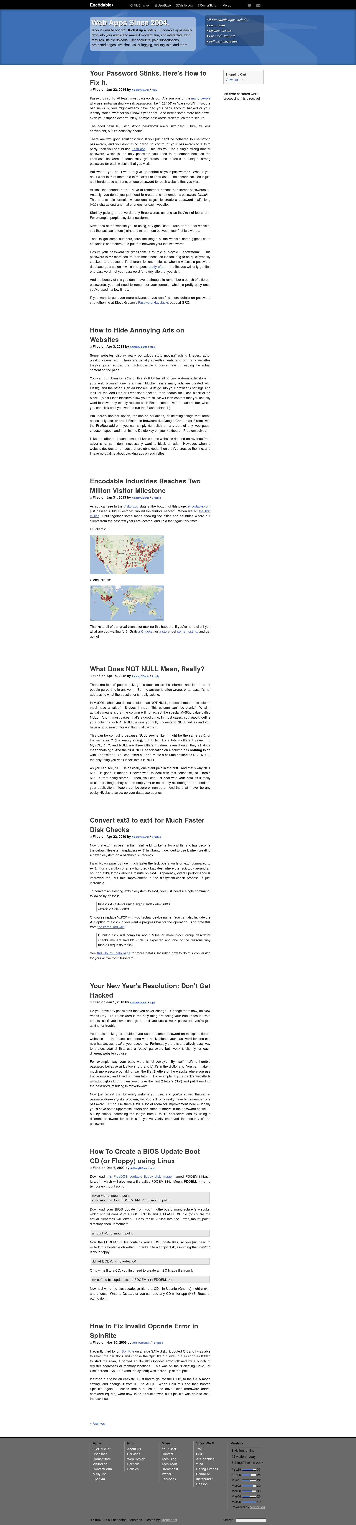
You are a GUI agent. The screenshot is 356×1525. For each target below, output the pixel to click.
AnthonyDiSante (140, 90)
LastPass (138, 148)
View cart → (234, 79)
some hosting (187, 631)
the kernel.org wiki (111, 926)
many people (200, 98)
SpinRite (128, 1351)
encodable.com (199, 506)
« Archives (98, 1423)
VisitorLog (130, 506)
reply (154, 90)
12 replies (157, 1342)
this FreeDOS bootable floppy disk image (139, 1176)
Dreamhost (169, 1519)
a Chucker (145, 631)
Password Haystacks (153, 302)
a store (164, 631)
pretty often (157, 266)
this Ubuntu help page (114, 953)
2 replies (156, 497)
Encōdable (100, 5)
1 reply (155, 676)
